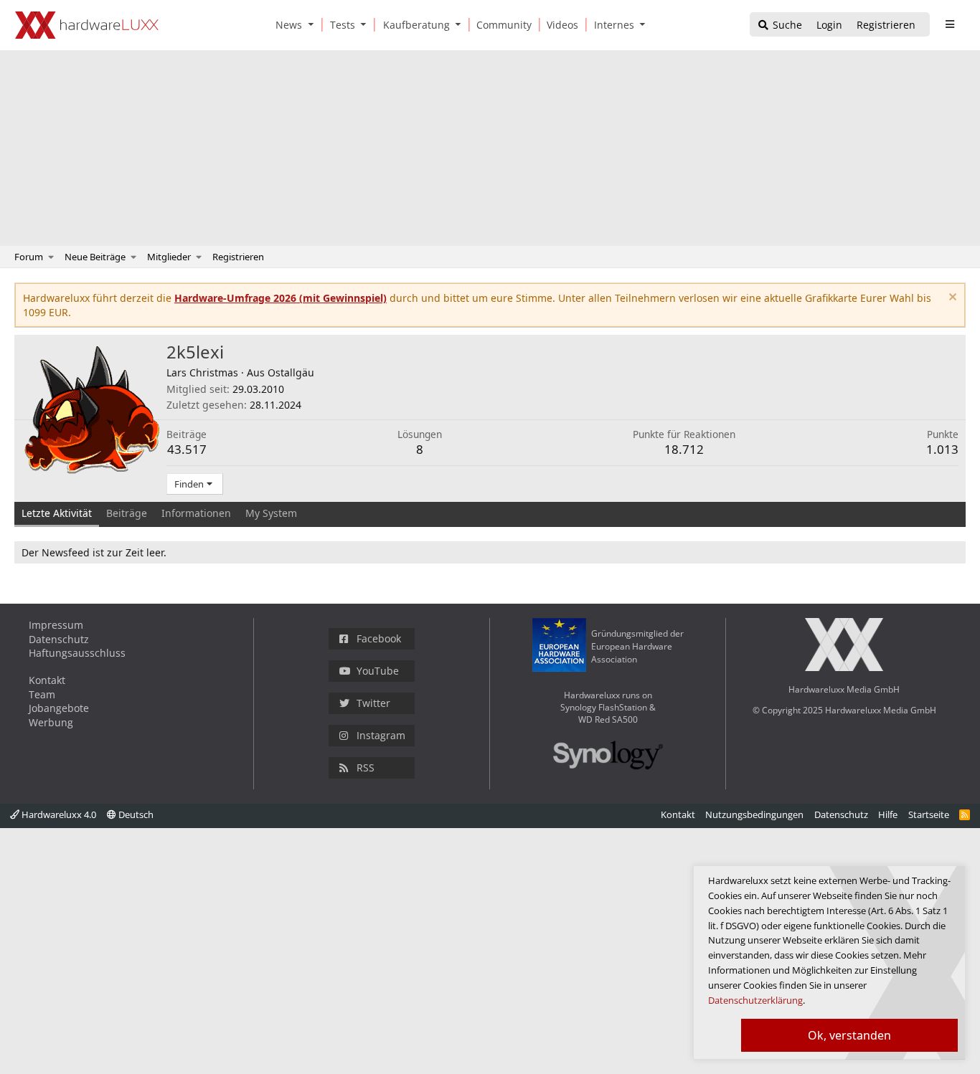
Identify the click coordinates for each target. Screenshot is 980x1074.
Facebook (379, 638)
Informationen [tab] (196, 513)
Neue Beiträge (95, 256)
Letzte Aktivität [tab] (57, 513)
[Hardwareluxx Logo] (87, 25)
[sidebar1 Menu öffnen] (949, 24)
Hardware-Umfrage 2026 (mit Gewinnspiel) (280, 298)
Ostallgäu (291, 372)
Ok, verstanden (849, 1035)
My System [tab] (271, 513)
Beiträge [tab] (126, 513)
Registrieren (238, 256)
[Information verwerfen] (951, 298)
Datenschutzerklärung (755, 1000)
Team (42, 694)
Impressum (56, 625)
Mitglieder (169, 256)
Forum (28, 256)
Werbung (51, 722)
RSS (365, 767)
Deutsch (135, 814)
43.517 (187, 449)
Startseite (928, 814)
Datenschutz (59, 639)
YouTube (378, 671)
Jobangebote (59, 708)
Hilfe (887, 814)
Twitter (373, 703)
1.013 (942, 449)
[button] (313, 25)
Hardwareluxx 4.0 (57, 814)
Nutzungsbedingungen (754, 814)
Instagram (381, 735)
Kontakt (47, 680)
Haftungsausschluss (77, 653)
